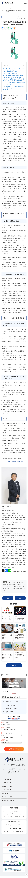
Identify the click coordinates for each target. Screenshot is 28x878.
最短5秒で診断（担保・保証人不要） (14, 749)
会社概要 (5, 793)
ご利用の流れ (6, 783)
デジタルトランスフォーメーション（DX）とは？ (14, 69)
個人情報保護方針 (8, 800)
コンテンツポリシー (8, 797)
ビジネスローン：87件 (9, 705)
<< (8, 598)
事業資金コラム (7, 786)
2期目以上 (13, 730)
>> (20, 598)
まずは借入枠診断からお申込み (14, 461)
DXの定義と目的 (12, 72)
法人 (4, 724)
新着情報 (9, 8)
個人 (9, 724)
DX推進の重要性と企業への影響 (14, 75)
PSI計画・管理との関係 (14, 77)
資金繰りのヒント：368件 (11, 702)
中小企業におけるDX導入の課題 (16, 79)
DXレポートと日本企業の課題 (13, 81)
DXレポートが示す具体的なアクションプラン (16, 87)
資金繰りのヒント (16, 8)
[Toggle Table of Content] (23, 65)
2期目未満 (5, 730)
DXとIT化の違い (12, 73)
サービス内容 (6, 779)
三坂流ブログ (6, 790)
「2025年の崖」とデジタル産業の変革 (16, 83)
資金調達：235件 (8, 712)
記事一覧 (14, 665)
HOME (3, 8)
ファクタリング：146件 (10, 708)
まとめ (7, 90)
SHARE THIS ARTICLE (19, 571)
